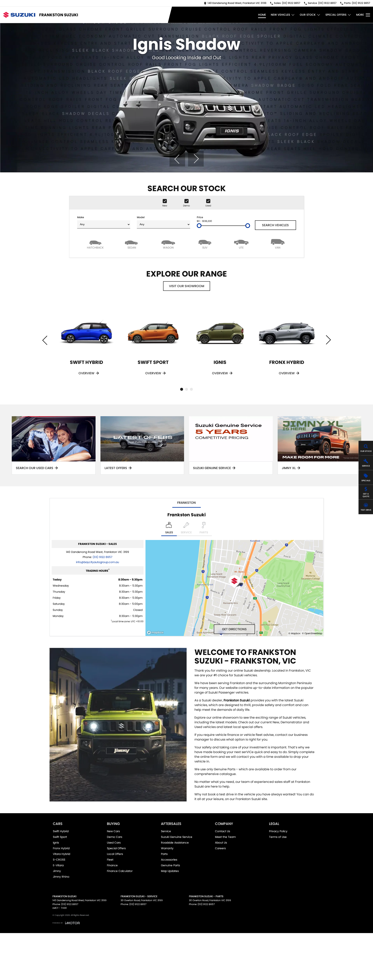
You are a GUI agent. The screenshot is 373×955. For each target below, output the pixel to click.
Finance (112, 865)
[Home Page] (19, 15)
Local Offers (115, 854)
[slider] (199, 225)
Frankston (186, 502)
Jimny (57, 871)
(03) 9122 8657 (102, 557)
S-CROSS (59, 860)
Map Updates (170, 871)
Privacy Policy (278, 831)
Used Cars (114, 843)
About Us (221, 843)
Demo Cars (114, 837)
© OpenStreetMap (312, 633)
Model (141, 217)
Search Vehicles (275, 225)
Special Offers (335, 15)
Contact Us (222, 831)
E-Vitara (58, 865)
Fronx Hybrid (61, 848)
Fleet (110, 860)
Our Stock (308, 15)
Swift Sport (60, 837)
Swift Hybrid (61, 831)
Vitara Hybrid (61, 854)
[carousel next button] (196, 158)
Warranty (167, 848)
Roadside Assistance (175, 843)
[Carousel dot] (181, 389)
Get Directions (234, 629)
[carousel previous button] (177, 158)
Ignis (56, 843)
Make (80, 217)
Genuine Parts (170, 865)
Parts (164, 854)
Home (262, 15)
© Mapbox (294, 633)
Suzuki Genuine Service (176, 837)
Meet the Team (225, 837)
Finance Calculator (120, 871)
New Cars (113, 831)
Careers (220, 848)
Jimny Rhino (61, 877)
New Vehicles (280, 15)
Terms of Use (278, 837)
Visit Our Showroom (186, 286)
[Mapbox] (156, 632)
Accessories (169, 860)
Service (166, 831)
